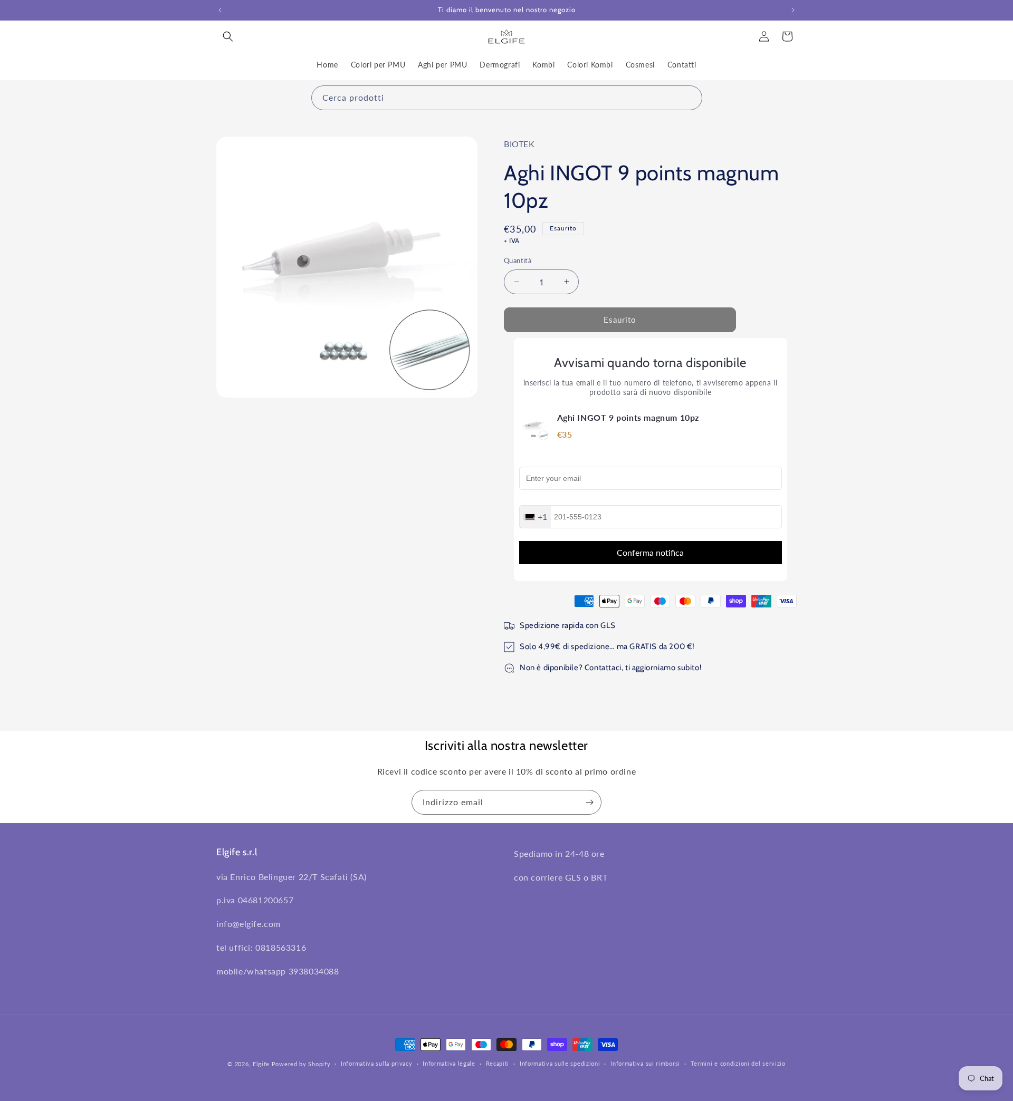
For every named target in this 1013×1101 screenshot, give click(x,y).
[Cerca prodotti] (690, 97)
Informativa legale (449, 1063)
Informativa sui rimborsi (645, 1063)
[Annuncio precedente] (220, 10)
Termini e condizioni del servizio (738, 1063)
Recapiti (498, 1063)
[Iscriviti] (589, 802)
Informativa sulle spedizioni (560, 1063)
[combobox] (507, 98)
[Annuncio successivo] (793, 10)
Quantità (517, 260)
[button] (228, 36)
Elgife (261, 1063)
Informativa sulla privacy (377, 1063)
